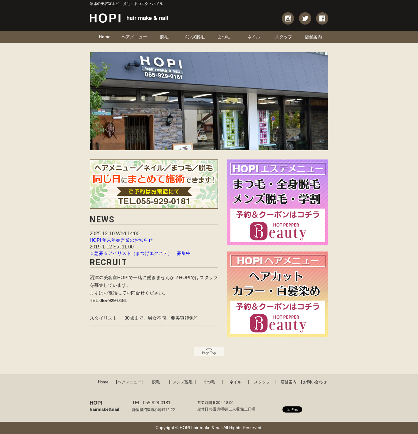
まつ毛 (224, 36)
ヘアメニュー (134, 36)
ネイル (253, 36)
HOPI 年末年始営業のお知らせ (121, 240)
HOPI (104, 406)
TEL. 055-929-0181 (151, 402)
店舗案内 (313, 36)
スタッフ (283, 36)
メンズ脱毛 (194, 36)
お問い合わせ (315, 382)
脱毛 (164, 36)
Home (104, 36)
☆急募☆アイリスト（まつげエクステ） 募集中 (140, 253)
